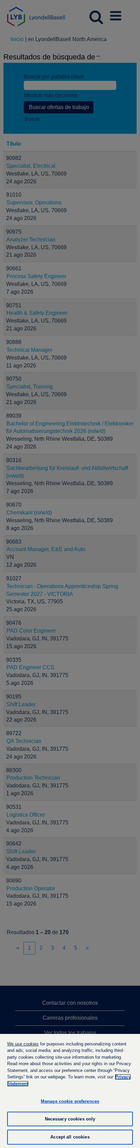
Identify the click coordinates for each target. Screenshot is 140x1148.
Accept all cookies (69, 1137)
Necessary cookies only (70, 1119)
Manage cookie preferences (70, 1101)
